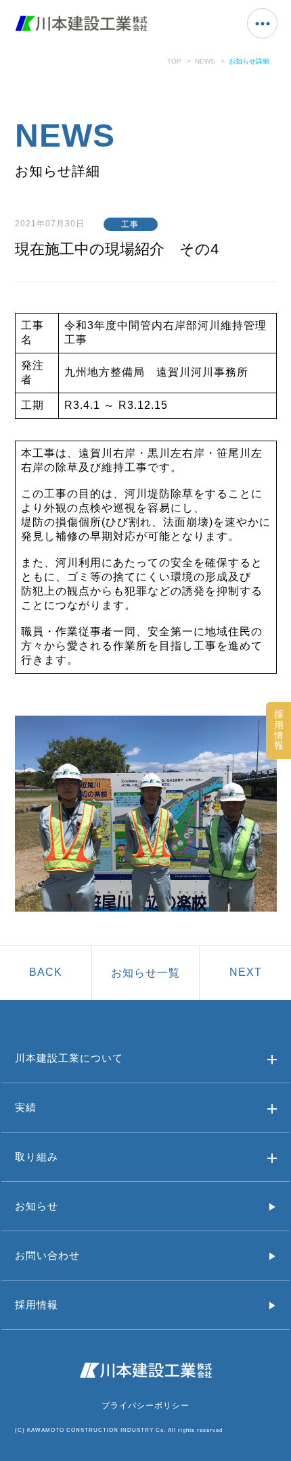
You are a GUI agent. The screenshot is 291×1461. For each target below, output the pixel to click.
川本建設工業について (69, 1058)
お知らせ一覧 (145, 973)
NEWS (205, 61)
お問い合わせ (47, 1255)
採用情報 (36, 1304)
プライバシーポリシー (145, 1405)
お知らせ (36, 1206)
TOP (174, 61)
